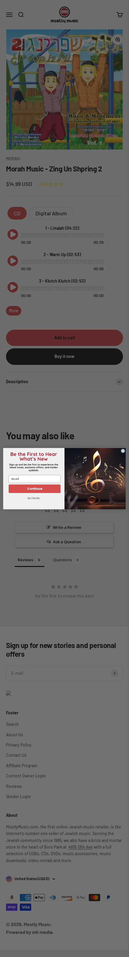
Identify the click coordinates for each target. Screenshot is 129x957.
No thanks (33, 498)
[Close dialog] (122, 450)
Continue (34, 488)
